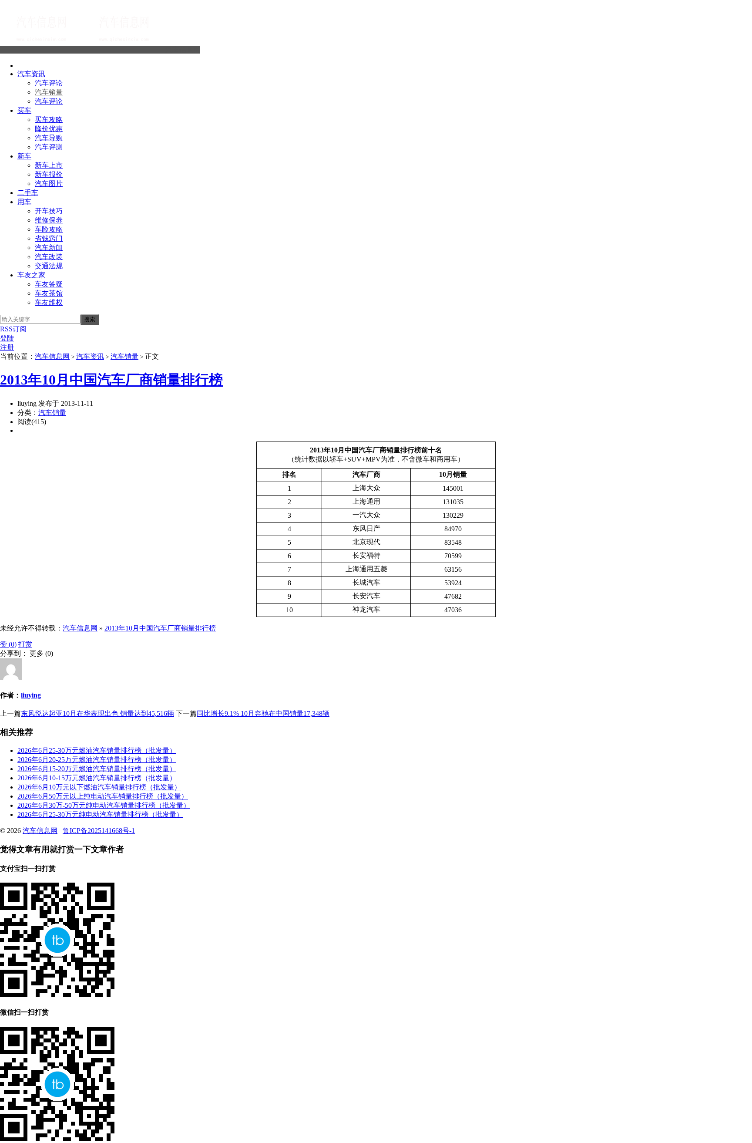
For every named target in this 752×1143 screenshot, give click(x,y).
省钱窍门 (49, 238)
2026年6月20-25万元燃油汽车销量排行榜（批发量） (96, 759)
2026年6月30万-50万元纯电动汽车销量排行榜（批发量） (103, 805)
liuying (31, 695)
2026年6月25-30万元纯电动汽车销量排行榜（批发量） (100, 814)
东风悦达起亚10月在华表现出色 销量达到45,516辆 (97, 713)
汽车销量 (49, 92)
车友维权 (49, 302)
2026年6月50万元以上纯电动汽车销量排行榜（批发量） (102, 796)
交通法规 (49, 266)
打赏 (25, 644)
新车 (24, 156)
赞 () (8, 644)
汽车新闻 (49, 247)
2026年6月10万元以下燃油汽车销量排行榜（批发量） (99, 787)
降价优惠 (49, 128)
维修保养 (49, 220)
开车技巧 (49, 211)
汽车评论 (49, 83)
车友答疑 (49, 284)
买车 (24, 110)
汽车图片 (49, 183)
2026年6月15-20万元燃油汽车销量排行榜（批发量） (96, 768)
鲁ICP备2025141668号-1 (99, 830)
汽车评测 (49, 147)
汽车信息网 (182, 50)
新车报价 (49, 174)
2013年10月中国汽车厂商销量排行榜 (111, 380)
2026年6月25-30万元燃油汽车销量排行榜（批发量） (96, 750)
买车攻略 (49, 119)
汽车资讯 (31, 74)
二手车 (27, 192)
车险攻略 (49, 229)
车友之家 (31, 275)
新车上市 (49, 165)
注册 (7, 347)
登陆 (7, 338)
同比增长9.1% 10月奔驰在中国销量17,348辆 (263, 713)
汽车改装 (49, 256)
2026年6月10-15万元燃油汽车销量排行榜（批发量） (96, 778)
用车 (24, 202)
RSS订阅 (13, 329)
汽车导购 (49, 138)
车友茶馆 (49, 293)
